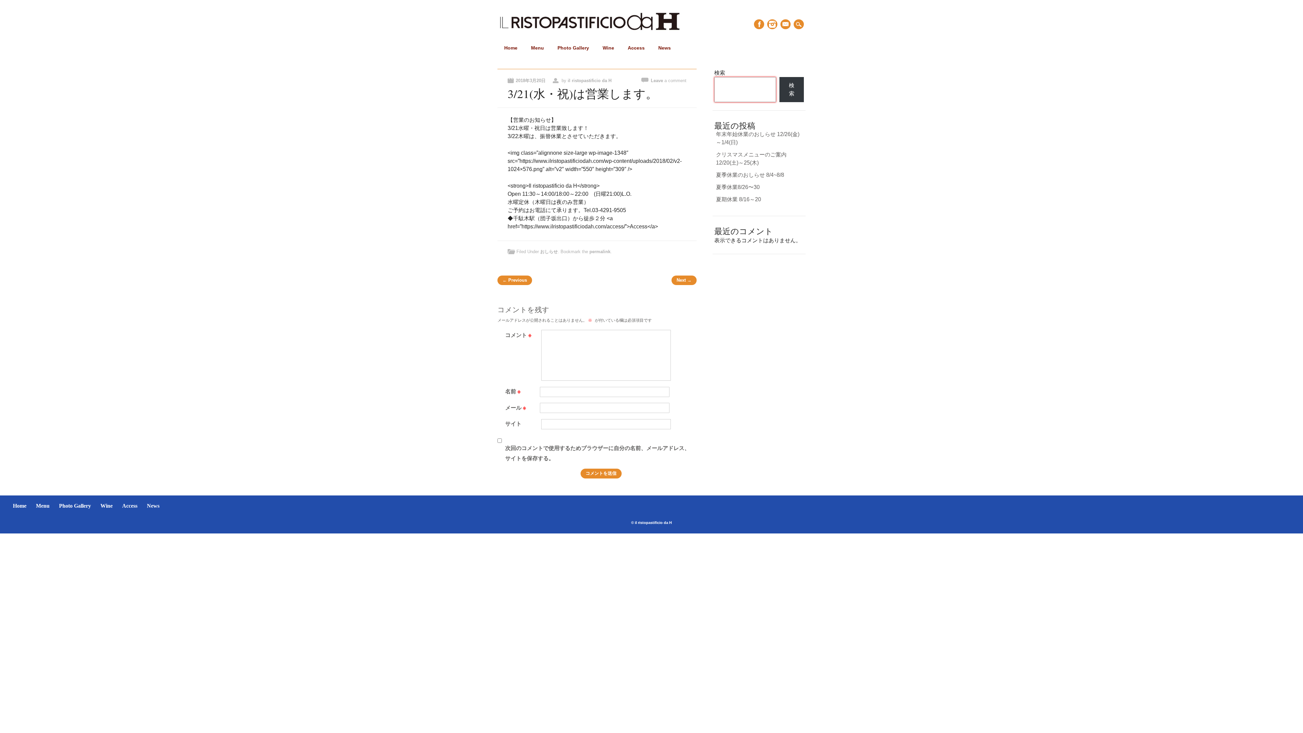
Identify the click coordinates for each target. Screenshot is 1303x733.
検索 (719, 73)
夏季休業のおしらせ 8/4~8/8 (750, 175)
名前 (513, 391)
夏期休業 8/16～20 (738, 199)
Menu (537, 48)
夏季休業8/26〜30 (738, 187)
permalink (599, 251)
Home (510, 48)
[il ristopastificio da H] (589, 31)
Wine (608, 48)
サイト (513, 423)
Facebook (759, 24)
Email (785, 24)
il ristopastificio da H (589, 80)
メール (515, 407)
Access (636, 48)
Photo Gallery (573, 48)
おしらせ (549, 251)
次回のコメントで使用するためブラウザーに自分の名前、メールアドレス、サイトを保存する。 (597, 453)
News (664, 48)
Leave (668, 80)
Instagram (772, 24)
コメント (518, 335)
